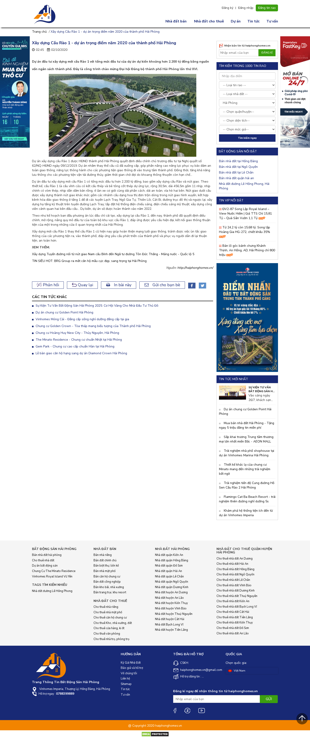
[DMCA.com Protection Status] (155, 734)
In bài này (122, 285)
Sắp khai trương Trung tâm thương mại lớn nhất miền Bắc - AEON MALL (246, 439)
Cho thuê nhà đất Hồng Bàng (235, 569)
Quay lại (85, 285)
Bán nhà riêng (102, 555)
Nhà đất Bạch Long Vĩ (169, 625)
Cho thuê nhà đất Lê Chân (233, 580)
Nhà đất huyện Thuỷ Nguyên (173, 614)
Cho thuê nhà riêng (105, 607)
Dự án (236, 21)
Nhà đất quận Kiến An (169, 555)
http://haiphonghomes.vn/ (195, 268)
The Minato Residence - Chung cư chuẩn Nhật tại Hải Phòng (78, 339)
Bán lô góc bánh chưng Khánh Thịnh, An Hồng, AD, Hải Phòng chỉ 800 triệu (247, 250)
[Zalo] (187, 710)
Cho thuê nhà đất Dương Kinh (236, 591)
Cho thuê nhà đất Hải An (232, 564)
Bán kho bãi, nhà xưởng (108, 587)
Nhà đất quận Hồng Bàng (171, 560)
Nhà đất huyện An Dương (171, 592)
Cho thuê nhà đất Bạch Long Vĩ (237, 607)
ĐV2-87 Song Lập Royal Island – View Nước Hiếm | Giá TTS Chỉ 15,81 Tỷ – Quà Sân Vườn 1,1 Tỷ (245, 213)
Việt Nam (239, 670)
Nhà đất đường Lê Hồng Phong (52, 591)
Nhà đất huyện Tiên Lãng (171, 630)
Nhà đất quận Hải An (168, 571)
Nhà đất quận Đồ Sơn (169, 566)
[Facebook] (174, 710)
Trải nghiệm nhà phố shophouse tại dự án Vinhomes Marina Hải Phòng (246, 453)
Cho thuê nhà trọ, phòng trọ (111, 639)
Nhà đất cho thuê (209, 21)
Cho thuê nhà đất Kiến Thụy (235, 623)
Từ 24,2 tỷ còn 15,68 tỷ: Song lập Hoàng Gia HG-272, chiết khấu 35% (244, 229)
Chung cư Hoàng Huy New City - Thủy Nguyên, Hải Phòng (77, 333)
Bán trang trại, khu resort (109, 592)
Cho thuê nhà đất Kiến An (233, 601)
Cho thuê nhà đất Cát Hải (233, 612)
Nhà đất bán (176, 21)
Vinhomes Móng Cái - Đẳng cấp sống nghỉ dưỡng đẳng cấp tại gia (82, 319)
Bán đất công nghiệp (107, 582)
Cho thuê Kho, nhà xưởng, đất (112, 623)
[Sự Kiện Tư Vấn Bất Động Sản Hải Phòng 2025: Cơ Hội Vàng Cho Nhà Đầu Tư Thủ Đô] (232, 392)
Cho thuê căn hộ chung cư (110, 618)
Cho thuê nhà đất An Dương (235, 559)
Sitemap (126, 684)
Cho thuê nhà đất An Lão (233, 633)
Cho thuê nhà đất (43, 560)
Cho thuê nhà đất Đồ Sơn (233, 628)
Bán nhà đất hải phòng (47, 555)
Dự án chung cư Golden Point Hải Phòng (64, 312)
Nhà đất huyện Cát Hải (169, 619)
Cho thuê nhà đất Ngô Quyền (235, 574)
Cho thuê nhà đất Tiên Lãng (235, 617)
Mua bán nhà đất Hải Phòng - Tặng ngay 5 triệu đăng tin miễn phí (246, 425)
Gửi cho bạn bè (165, 285)
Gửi (269, 698)
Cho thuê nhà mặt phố (107, 612)
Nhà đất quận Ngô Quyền (171, 582)
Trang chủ (39, 31)
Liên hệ (125, 679)
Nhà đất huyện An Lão (169, 598)
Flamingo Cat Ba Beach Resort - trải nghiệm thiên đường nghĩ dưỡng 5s (247, 499)
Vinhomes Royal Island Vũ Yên (52, 576)
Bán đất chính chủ (104, 560)
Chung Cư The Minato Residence (53, 571)
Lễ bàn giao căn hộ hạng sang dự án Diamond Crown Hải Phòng (81, 353)
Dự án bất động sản (45, 566)
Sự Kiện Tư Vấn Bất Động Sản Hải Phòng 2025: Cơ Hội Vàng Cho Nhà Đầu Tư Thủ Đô (96, 305)
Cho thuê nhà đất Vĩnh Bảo (234, 585)
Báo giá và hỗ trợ (132, 668)
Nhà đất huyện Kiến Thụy (171, 603)
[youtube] (201, 710)
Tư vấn (272, 21)
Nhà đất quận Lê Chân (169, 576)
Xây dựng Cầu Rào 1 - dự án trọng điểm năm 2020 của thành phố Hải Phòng (105, 31)
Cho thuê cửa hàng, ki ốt (108, 628)
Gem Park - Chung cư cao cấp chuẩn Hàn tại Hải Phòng (74, 346)
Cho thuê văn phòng (106, 634)
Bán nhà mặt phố (104, 571)
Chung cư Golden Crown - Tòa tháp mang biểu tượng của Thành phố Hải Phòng (93, 326)
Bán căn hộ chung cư (106, 576)
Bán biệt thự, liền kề (106, 566)
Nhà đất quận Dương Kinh (171, 587)
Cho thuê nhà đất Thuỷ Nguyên (237, 596)
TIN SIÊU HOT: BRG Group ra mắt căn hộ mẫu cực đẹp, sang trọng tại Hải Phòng (89, 261)
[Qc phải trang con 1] (247, 317)
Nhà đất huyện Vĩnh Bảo (171, 608)
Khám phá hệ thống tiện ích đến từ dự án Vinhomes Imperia (246, 512)
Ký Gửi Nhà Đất (131, 663)
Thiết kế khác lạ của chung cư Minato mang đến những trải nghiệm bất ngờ (244, 469)
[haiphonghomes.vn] (45, 14)
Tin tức (253, 21)
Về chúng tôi (129, 673)
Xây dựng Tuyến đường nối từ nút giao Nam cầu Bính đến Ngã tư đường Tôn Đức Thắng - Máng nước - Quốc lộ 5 (113, 254)
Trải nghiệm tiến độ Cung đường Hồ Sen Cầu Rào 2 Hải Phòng (246, 485)
